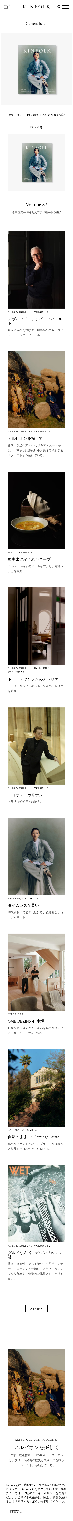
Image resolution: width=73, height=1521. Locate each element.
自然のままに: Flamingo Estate (33, 1137)
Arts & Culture (20, 312)
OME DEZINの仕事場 (26, 1021)
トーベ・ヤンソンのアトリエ (33, 679)
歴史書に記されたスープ (29, 559)
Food (12, 552)
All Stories (36, 1308)
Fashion (14, 898)
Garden (14, 1129)
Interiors (42, 668)
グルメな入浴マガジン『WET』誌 (35, 1255)
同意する (16, 1511)
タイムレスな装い (23, 905)
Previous (19, 65)
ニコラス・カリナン (25, 795)
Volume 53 (36, 204)
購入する (36, 127)
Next (55, 65)
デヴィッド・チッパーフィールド (35, 321)
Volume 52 (42, 1245)
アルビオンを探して (25, 438)
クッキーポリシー (43, 1493)
